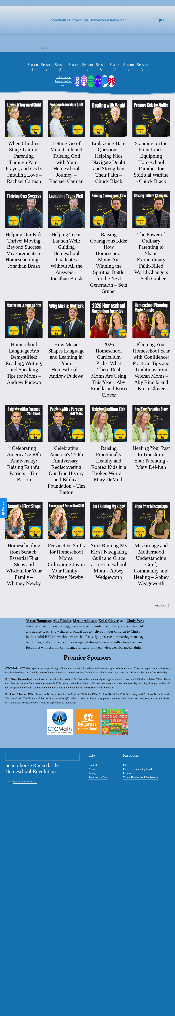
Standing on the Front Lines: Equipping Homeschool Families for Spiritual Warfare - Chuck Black (151, 162)
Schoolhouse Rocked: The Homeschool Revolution (88, 20)
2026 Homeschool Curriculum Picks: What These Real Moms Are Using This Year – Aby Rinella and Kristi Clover (108, 370)
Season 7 (115, 66)
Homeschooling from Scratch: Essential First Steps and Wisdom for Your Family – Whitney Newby (24, 564)
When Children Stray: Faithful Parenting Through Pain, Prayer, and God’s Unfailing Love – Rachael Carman (24, 162)
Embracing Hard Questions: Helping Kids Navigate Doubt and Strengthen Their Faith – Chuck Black (109, 162)
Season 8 (128, 66)
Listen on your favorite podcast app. (63, 81)
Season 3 (60, 66)
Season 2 (46, 66)
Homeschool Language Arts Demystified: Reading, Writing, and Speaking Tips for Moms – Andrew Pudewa (23, 363)
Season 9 (142, 66)
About (92, 769)
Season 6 (101, 66)
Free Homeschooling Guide (138, 769)
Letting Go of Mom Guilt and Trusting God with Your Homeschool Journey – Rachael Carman (66, 162)
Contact (93, 765)
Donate (3, 506)
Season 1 (32, 66)
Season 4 (73, 66)
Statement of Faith (98, 777)
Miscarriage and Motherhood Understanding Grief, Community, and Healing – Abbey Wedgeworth (151, 564)
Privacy (93, 773)
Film (125, 765)
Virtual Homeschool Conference (140, 777)
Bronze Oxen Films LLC (25, 781)
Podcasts (127, 773)
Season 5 (87, 66)
